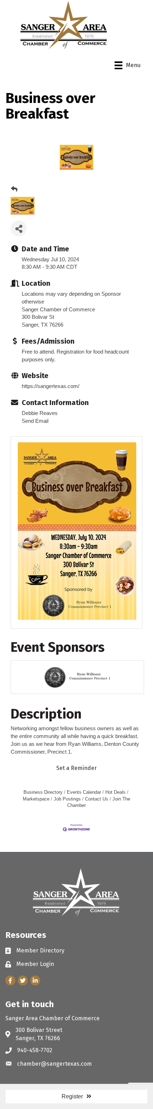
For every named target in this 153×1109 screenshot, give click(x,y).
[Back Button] (14, 189)
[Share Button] (19, 228)
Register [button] (72, 1096)
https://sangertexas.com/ (50, 386)
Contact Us (96, 799)
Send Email (35, 421)
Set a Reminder (76, 768)
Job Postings (67, 799)
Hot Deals (115, 792)
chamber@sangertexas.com (54, 1063)
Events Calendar (84, 792)
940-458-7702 (34, 1050)
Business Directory (43, 792)
